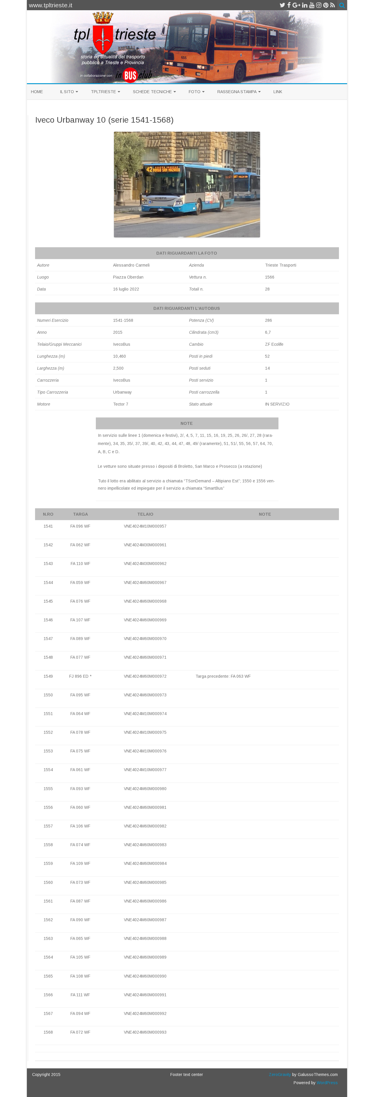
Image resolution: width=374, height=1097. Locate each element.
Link (277, 91)
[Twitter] (282, 5)
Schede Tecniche (152, 91)
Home (37, 91)
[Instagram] (318, 5)
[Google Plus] (296, 5)
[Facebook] (289, 5)
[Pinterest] (325, 5)
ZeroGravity (280, 1074)
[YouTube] (311, 5)
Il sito (67, 91)
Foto (194, 91)
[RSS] (332, 5)
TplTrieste (103, 91)
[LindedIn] (304, 5)
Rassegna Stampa (237, 91)
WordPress (327, 1082)
